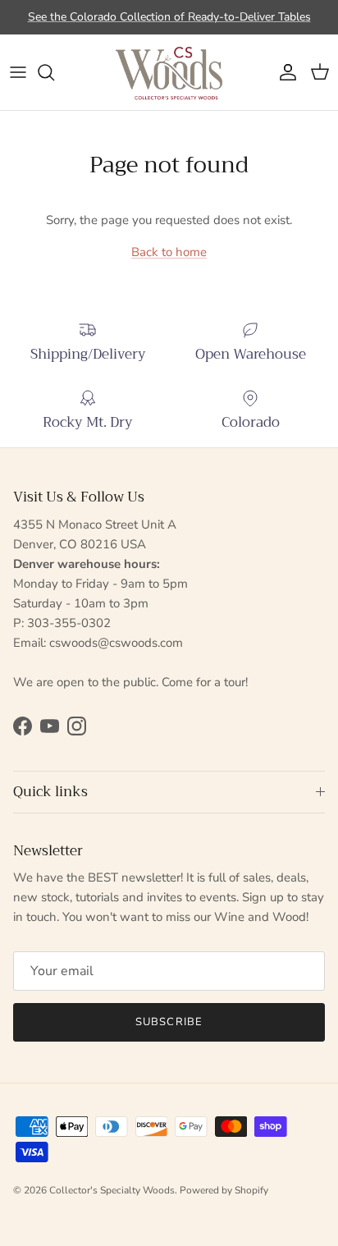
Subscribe (168, 1022)
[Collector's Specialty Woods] (169, 72)
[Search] (54, 72)
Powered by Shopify (224, 1190)
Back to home (169, 252)
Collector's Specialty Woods (112, 1190)
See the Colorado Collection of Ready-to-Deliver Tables (169, 17)
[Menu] (18, 72)
